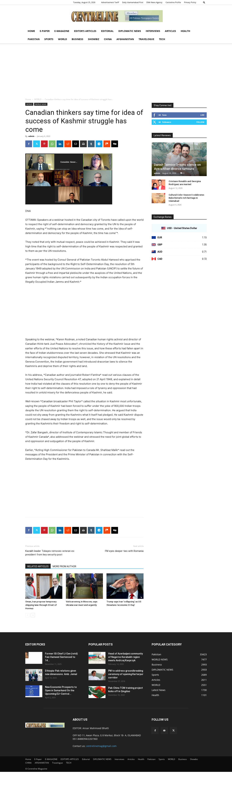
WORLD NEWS (40, 104)
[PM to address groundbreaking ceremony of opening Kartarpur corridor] (96, 674)
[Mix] (106, 143)
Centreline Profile (173, 2)
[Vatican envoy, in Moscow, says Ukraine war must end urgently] (84, 586)
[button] (204, 2)
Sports (48, 39)
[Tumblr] (91, 143)
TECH (162, 39)
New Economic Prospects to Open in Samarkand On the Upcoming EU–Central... (61, 690)
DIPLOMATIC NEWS (129, 31)
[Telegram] (99, 143)
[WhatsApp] (52, 143)
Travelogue (146, 39)
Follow (200, 122)
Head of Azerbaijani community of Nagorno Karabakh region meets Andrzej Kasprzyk (125, 657)
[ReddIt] (67, 143)
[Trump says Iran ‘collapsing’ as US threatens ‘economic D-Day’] (125, 586)
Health (185, 31)
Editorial (107, 31)
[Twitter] (36, 143)
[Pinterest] (44, 143)
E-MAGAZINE (61, 31)
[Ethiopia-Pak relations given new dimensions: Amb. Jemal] (33, 675)
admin (31, 136)
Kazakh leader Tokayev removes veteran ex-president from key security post (50, 552)
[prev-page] (27, 615)
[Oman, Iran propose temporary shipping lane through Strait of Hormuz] (43, 586)
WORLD (62, 39)
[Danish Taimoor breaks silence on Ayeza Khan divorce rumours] (179, 159)
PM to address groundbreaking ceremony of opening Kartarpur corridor (125, 674)
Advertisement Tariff (110, 2)
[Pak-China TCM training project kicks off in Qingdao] (96, 692)
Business (77, 39)
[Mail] (164, 730)
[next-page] (33, 615)
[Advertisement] (116, 72)
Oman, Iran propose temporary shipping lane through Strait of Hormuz (41, 605)
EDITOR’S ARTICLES (85, 31)
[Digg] (114, 143)
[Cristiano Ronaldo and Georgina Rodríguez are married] (158, 184)
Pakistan (34, 39)
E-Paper (45, 31)
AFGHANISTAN (125, 39)
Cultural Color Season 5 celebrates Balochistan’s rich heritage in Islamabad (186, 198)
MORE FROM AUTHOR (64, 566)
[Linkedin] (60, 143)
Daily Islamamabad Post (132, 2)
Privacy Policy (190, 2)
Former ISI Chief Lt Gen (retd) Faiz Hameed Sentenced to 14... (61, 657)
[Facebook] (28, 143)
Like (202, 115)
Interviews (153, 31)
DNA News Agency (154, 2)
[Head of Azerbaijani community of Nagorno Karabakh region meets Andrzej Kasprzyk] (96, 658)
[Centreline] (116, 16)
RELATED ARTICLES (38, 566)
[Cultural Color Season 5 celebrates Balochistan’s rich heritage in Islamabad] (158, 198)
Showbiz (93, 39)
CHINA (108, 39)
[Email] (75, 143)
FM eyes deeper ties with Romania (124, 551)
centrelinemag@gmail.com (101, 746)
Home (31, 31)
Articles (170, 31)
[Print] (83, 143)
